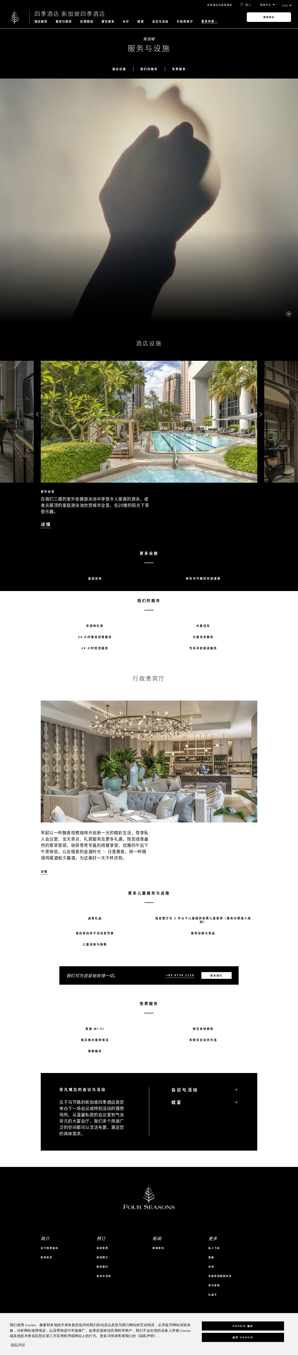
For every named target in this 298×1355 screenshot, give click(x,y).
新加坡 (149, 38)
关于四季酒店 (49, 1248)
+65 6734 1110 (180, 975)
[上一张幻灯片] (37, 415)
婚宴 (140, 21)
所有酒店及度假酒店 (219, 4)
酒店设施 (119, 69)
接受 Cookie (243, 1337)
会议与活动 (160, 21)
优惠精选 (86, 21)
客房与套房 (64, 21)
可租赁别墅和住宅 (220, 1276)
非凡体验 (214, 1285)
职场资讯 (46, 1257)
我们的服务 (149, 69)
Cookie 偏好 (243, 1325)
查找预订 (102, 1257)
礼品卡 (212, 1294)
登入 (248, 4)
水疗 (126, 21)
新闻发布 (158, 1248)
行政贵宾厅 (185, 21)
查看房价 (268, 17)
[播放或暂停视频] (288, 314)
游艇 (211, 1257)
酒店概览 (40, 21)
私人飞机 (214, 1248)
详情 (46, 524)
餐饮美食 (108, 21)
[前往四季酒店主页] (15, 17)
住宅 (211, 1266)
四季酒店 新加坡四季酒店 (69, 13)
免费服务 (179, 69)
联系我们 (216, 975)
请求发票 (102, 1248)
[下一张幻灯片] (260, 415)
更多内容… (209, 21)
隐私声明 (18, 1345)
